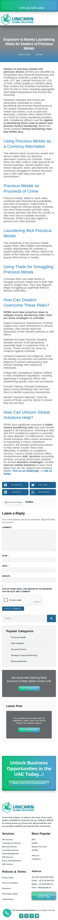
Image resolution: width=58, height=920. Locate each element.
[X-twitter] (32, 916)
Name (5, 556)
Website (6, 576)
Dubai (49, 424)
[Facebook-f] (21, 916)
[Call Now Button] (7, 913)
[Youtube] (37, 916)
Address (36, 871)
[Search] (51, 618)
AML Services (31, 456)
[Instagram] (26, 916)
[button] (51, 18)
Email (5, 566)
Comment (7, 527)
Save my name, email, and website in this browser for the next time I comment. (27, 590)
